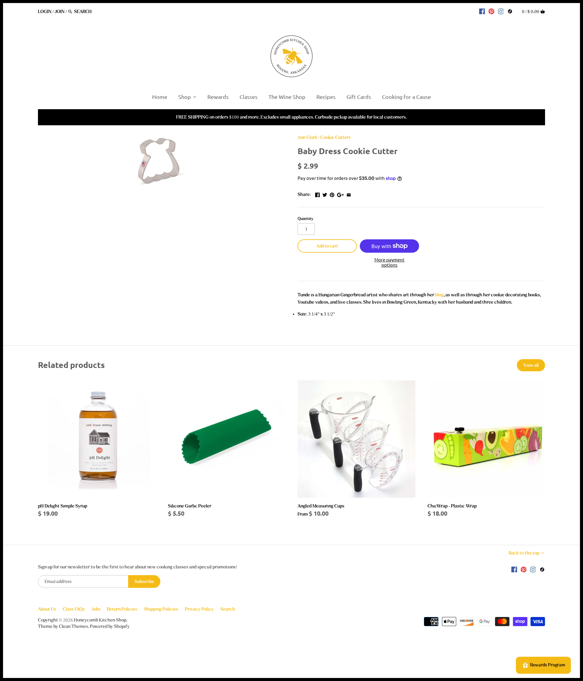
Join (60, 11)
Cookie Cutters (335, 137)
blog (439, 294)
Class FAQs (74, 609)
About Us (47, 609)
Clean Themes (73, 626)
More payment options (389, 262)
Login (45, 11)
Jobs (96, 609)
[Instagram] (501, 11)
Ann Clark (307, 137)
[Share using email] (348, 193)
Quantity (305, 219)
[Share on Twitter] (324, 193)
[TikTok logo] (510, 11)
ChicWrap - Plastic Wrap (452, 506)
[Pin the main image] (332, 193)
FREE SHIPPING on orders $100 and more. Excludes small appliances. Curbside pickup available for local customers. (291, 117)
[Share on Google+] (340, 193)
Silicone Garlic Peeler (189, 506)
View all (530, 365)
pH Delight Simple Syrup (62, 506)
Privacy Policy (199, 609)
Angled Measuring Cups (321, 506)
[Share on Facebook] (317, 193)
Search (227, 609)
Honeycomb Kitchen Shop (100, 620)
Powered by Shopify (110, 626)
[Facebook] (482, 11)
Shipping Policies (161, 609)
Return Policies (122, 609)
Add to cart (327, 246)
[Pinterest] (491, 11)
